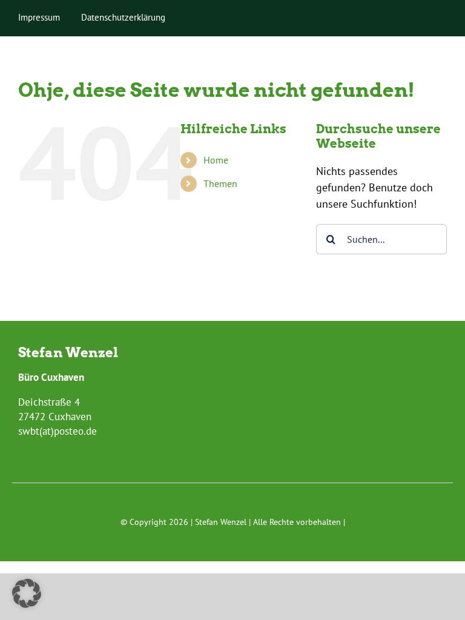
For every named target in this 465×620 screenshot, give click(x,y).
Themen (220, 183)
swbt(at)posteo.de (57, 431)
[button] (26, 593)
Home (215, 160)
